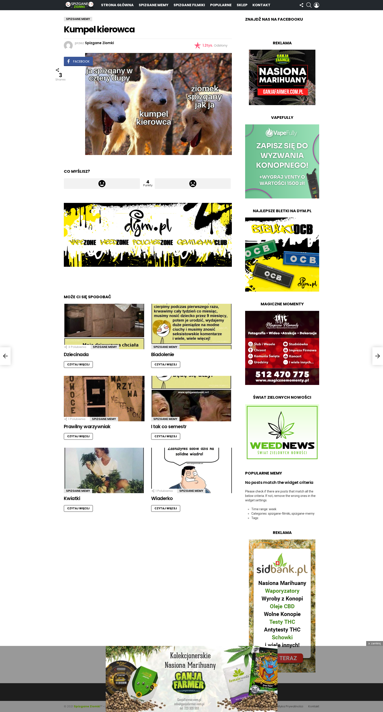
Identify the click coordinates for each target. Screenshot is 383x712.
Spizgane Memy (153, 5)
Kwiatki (72, 498)
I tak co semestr (169, 426)
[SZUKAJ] (309, 5)
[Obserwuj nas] (301, 5)
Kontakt (261, 5)
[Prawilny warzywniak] (104, 398)
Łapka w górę (102, 183)
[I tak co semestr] (191, 398)
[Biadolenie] (191, 326)
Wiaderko (162, 498)
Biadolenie (162, 354)
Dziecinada (76, 354)
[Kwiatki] (104, 470)
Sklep (242, 5)
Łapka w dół (193, 183)
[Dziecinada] (104, 326)
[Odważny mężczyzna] (5, 356)
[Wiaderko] (191, 470)
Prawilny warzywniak (87, 426)
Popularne (221, 5)
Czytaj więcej (78, 364)
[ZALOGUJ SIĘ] (316, 5)
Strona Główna (117, 5)
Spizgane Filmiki (189, 5)
